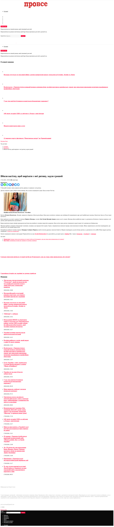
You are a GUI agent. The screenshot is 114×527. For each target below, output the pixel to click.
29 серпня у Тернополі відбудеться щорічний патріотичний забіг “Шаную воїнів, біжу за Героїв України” (15, 439)
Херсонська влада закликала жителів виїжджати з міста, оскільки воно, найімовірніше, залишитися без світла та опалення (16, 399)
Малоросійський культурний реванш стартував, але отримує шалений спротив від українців (14, 294)
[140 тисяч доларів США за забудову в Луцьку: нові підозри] (58, 107)
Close (2, 511)
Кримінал (6, 19)
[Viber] (12, 184)
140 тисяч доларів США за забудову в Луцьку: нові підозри (24, 113)
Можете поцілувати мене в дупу (14, 126)
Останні (6, 11)
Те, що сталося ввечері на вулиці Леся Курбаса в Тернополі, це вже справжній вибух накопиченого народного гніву (15, 469)
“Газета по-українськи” (13, 231)
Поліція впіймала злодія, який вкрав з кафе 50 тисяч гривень (16, 341)
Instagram (79, 234)
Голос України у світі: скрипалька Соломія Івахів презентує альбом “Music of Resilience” (15, 364)
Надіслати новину (8, 22)
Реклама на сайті (8, 23)
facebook (86, 234)
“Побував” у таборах (11, 314)
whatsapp (93, 234)
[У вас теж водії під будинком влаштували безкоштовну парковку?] (58, 95)
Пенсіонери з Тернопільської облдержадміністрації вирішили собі (16, 459)
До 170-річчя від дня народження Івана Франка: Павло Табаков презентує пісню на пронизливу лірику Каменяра (15, 450)
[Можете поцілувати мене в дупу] (58, 120)
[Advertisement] (57, 162)
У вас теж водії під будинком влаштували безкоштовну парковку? (26, 101)
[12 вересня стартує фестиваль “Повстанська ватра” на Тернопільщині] (58, 132)
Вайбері (67, 234)
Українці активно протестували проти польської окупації (14, 333)
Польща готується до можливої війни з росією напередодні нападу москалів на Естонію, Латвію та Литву (39, 74)
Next (6, 141)
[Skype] (7, 184)
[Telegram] (15, 184)
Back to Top (4, 509)
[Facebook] (2, 184)
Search (23, 36)
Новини (6, 16)
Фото (5, 21)
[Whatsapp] (4, 184)
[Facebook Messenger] (10, 184)
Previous (3, 141)
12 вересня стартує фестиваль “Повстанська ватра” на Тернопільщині (27, 138)
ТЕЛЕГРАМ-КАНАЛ (41, 234)
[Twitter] (18, 184)
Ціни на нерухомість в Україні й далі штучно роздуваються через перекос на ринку (16, 428)
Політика (6, 18)
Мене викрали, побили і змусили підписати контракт (15, 390)
